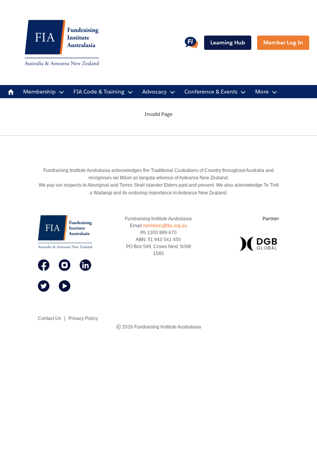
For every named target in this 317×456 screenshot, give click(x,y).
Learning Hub (227, 42)
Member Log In (283, 42)
